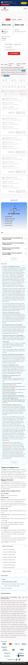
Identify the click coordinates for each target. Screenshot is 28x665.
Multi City (20, 19)
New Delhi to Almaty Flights (7, 628)
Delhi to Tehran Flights (13, 620)
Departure (5, 29)
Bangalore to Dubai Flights (12, 622)
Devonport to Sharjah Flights (9, 559)
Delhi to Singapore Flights (9, 604)
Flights (6, 64)
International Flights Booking (10, 637)
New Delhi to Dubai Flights (6, 600)
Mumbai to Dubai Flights (17, 600)
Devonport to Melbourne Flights (9, 551)
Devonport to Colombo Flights (9, 562)
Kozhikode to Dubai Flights (15, 618)
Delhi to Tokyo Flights (21, 615)
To (15, 23)
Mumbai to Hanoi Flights (17, 606)
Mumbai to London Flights (20, 604)
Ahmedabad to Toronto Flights (14, 633)
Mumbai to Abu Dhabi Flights (19, 617)
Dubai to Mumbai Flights (14, 609)
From (3, 23)
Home (2, 64)
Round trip (14, 19)
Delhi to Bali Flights (11, 602)
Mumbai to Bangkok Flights (21, 626)
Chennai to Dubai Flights (6, 606)
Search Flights (14, 53)
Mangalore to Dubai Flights (9, 626)
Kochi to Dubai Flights (5, 618)
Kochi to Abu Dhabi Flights (16, 629)
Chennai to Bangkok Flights (14, 613)
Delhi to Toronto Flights (11, 615)
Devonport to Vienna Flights (9, 554)
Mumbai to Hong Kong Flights (13, 631)
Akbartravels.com (6, 443)
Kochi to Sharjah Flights (18, 628)
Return (17, 29)
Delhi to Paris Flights (13, 611)
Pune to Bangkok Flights (14, 635)
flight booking (13, 384)
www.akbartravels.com (13, 662)
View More (14, 258)
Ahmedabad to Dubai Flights (16, 608)
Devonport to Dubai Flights (8, 549)
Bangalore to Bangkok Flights (7, 617)
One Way (8, 19)
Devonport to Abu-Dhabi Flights (9, 557)
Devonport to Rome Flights (8, 567)
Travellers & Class (6, 36)
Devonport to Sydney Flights (9, 564)
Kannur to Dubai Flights (12, 624)
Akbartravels (5, 402)
